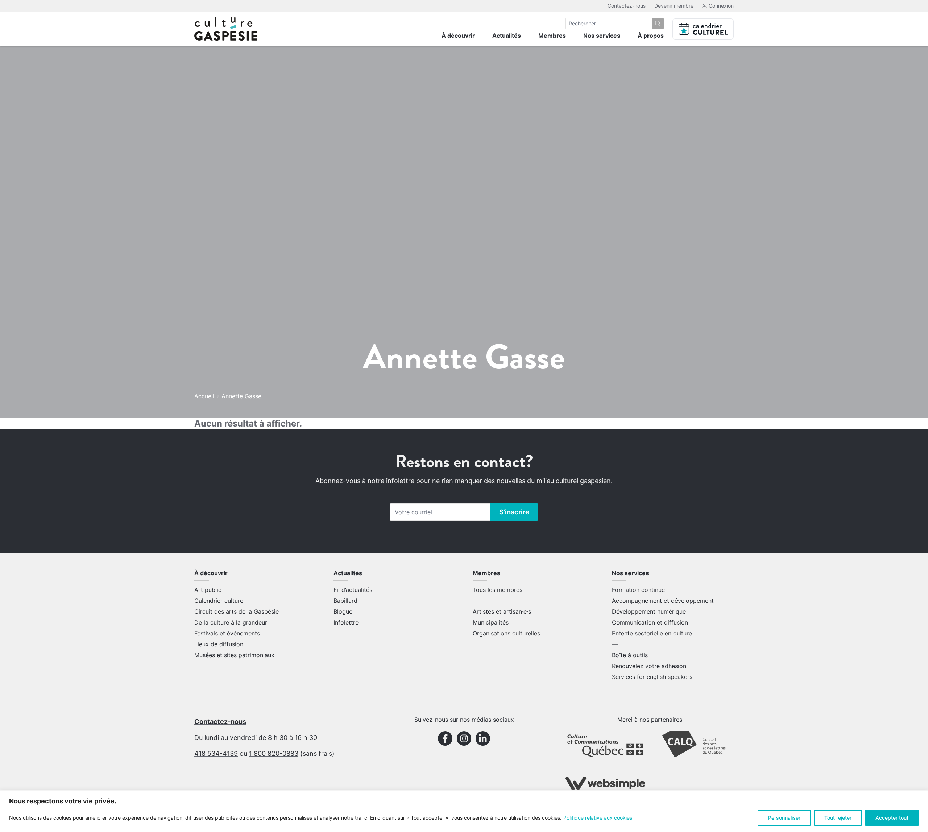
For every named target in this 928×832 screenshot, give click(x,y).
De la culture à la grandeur (230, 622)
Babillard (345, 600)
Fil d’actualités (353, 589)
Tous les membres (497, 589)
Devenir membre (673, 6)
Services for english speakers (652, 676)
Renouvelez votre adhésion (649, 666)
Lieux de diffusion (218, 644)
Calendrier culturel (219, 600)
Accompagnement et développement (663, 600)
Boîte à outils (630, 655)
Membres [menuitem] (552, 35)
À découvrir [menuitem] (458, 35)
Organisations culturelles (506, 633)
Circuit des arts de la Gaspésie (236, 611)
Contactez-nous (627, 6)
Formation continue (638, 589)
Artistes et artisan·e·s (502, 611)
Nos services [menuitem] (601, 35)
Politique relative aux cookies (597, 818)
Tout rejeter (838, 818)
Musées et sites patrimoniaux (234, 655)
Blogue (343, 611)
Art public (207, 589)
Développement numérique (649, 611)
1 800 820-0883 (273, 753)
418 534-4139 (216, 753)
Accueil (204, 396)
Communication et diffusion (650, 622)
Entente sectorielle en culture (652, 633)
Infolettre (346, 622)
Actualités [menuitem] (506, 35)
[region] (464, 811)
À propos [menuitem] (651, 35)
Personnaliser (784, 818)
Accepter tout (891, 818)
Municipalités (491, 622)
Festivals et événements (227, 633)
